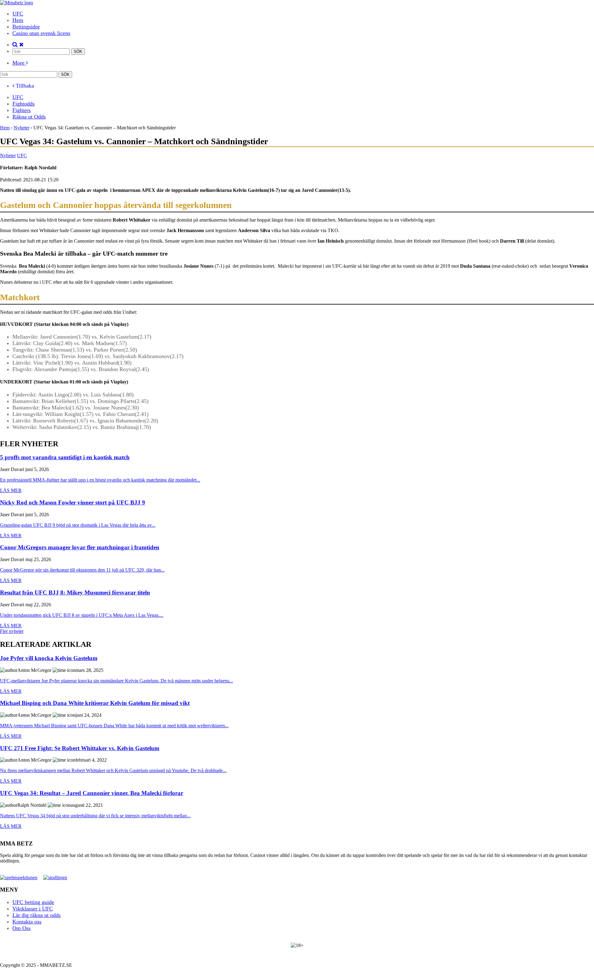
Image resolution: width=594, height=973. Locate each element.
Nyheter (8, 155)
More (19, 63)
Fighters (21, 110)
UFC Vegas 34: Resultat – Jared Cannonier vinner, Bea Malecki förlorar (91, 793)
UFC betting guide (33, 902)
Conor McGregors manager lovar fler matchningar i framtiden (79, 548)
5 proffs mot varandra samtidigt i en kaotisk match (65, 458)
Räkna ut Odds (29, 117)
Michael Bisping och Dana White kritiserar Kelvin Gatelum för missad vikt (95, 703)
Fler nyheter (12, 631)
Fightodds (23, 104)
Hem (17, 20)
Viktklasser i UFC (32, 909)
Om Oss (21, 928)
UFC (17, 14)
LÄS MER (11, 490)
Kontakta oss (26, 922)
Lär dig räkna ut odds (36, 915)
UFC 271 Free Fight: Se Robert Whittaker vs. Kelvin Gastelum (79, 748)
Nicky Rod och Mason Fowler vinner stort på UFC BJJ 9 (72, 503)
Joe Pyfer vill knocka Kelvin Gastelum (48, 658)
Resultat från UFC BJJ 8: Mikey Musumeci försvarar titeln (75, 593)
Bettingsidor (26, 27)
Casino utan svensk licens (41, 33)
